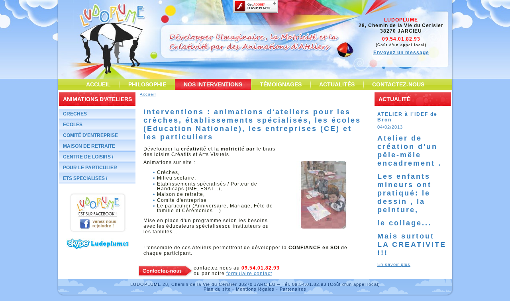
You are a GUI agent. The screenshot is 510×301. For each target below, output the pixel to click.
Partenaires (293, 289)
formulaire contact (249, 273)
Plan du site (217, 289)
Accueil (148, 94)
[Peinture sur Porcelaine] (323, 227)
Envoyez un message (401, 52)
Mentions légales (255, 289)
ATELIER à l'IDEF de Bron (407, 117)
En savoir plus (393, 264)
